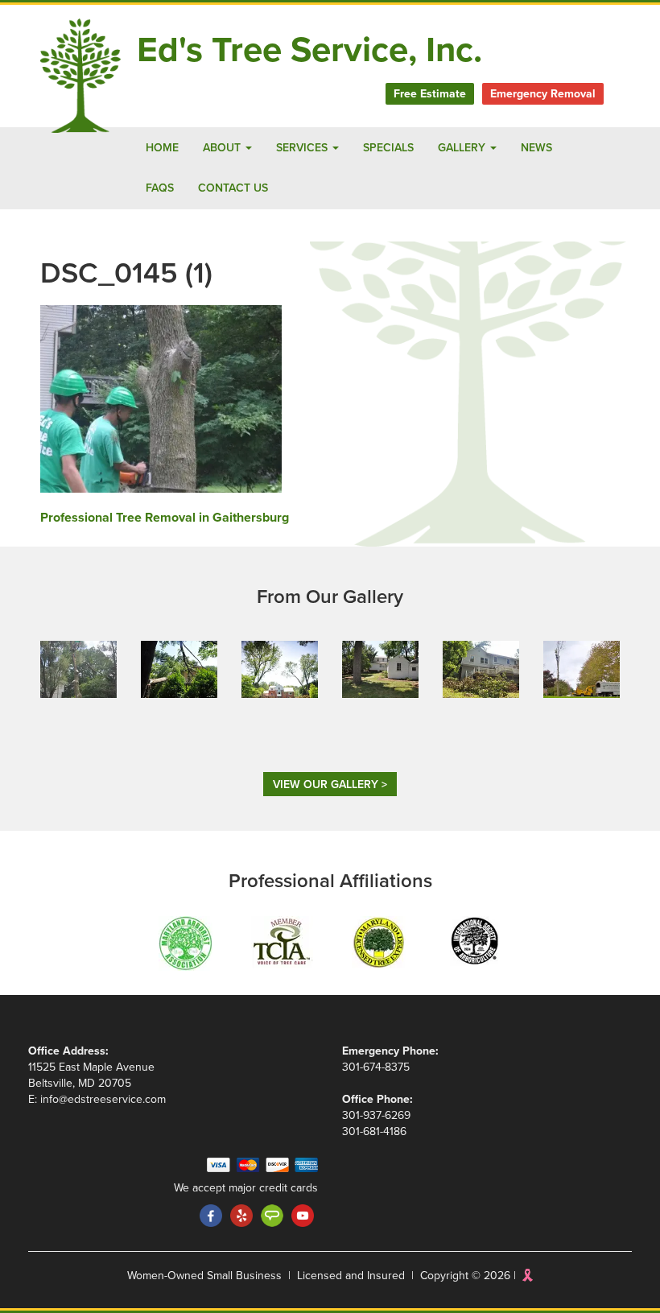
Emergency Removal (543, 94)
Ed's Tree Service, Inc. (309, 50)
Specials (388, 148)
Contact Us (233, 188)
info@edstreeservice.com (103, 1099)
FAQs (160, 188)
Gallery (463, 148)
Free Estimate (430, 94)
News (536, 148)
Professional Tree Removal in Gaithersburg (164, 518)
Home (162, 148)
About (223, 148)
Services (303, 148)
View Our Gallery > (330, 784)
